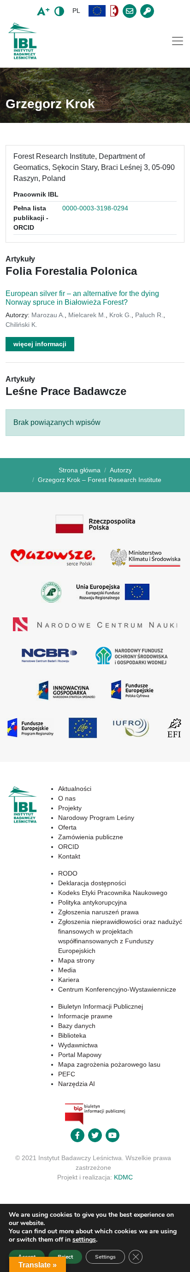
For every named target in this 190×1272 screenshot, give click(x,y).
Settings (105, 1256)
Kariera (68, 979)
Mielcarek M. (87, 315)
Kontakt (69, 856)
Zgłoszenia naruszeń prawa (98, 912)
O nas (67, 798)
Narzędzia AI (76, 1083)
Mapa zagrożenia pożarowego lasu (109, 1064)
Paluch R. (149, 315)
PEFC (66, 1074)
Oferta (67, 827)
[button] (97, 11)
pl (76, 10)
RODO (67, 873)
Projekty (70, 808)
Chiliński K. (21, 324)
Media (67, 970)
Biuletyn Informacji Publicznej (100, 1006)
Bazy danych (76, 1025)
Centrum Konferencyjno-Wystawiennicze (117, 989)
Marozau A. (48, 315)
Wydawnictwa (78, 1045)
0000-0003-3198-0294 (95, 208)
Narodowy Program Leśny (96, 817)
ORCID (68, 846)
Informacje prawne (85, 1016)
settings (84, 1240)
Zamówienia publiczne (90, 837)
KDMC (123, 1177)
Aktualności (74, 788)
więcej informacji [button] (39, 344)
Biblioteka (72, 1035)
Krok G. (120, 315)
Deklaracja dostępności (92, 883)
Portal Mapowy (79, 1054)
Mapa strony (76, 960)
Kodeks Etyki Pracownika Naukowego (112, 892)
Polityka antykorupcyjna (92, 902)
